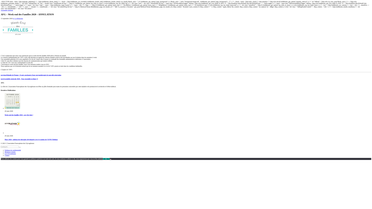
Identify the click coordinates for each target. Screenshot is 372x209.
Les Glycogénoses (10, 154)
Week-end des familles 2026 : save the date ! (19, 115)
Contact (7, 155)
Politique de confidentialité (13, 150)
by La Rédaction (18, 18)
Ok (104, 159)
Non (108, 159)
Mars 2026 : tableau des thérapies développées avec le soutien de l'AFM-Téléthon (31, 139)
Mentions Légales (10, 152)
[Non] (110, 159)
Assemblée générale (7, 10)
